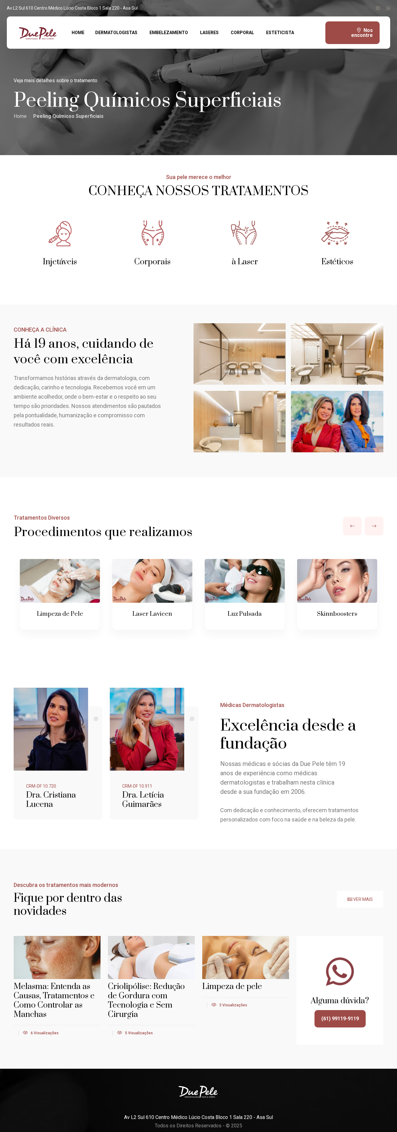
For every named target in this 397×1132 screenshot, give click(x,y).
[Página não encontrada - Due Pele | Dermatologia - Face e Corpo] (39, 32)
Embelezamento (168, 32)
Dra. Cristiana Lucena (51, 800)
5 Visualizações (138, 1033)
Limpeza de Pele (60, 614)
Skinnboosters (337, 614)
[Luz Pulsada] (244, 581)
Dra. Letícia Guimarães (143, 800)
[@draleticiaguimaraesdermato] (192, 718)
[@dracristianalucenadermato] (96, 718)
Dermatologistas (116, 32)
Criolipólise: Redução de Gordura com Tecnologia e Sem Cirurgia (146, 1001)
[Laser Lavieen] (152, 581)
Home (78, 32)
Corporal (242, 32)
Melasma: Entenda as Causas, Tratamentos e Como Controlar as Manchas (54, 1001)
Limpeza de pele (232, 987)
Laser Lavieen (152, 614)
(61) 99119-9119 (340, 1019)
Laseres (209, 32)
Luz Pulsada (245, 614)
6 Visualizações (44, 1033)
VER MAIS (362, 899)
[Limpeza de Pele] (60, 581)
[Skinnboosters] (337, 581)
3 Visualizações (232, 1005)
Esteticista (280, 32)
